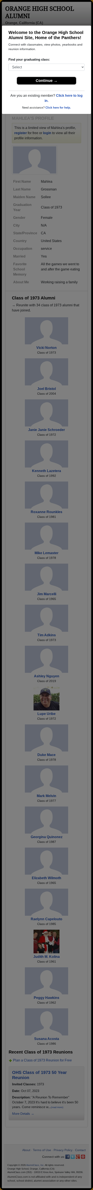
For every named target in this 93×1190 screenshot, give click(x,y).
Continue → (47, 80)
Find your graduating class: (29, 59)
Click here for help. (58, 107)
